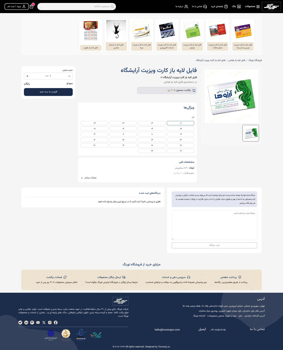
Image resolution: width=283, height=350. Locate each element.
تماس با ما (197, 6)
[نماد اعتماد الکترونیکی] (80, 334)
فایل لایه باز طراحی (236, 60)
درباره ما (179, 6)
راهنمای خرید (217, 6)
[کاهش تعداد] (69, 76)
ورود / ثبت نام (14, 6)
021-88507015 (218, 330)
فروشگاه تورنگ (255, 60)
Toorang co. (164, 347)
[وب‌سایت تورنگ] (96, 334)
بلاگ (234, 6)
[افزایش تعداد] (27, 76)
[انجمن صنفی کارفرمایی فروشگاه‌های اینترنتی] (50, 334)
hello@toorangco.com (167, 330)
